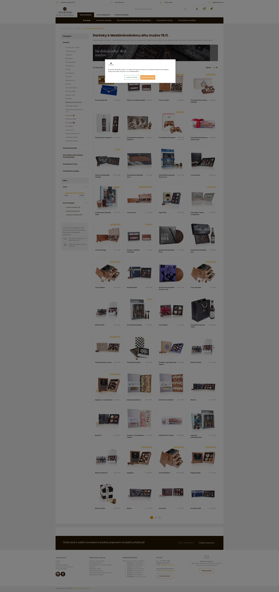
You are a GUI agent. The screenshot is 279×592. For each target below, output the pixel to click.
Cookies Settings (131, 77)
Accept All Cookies (147, 77)
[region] (140, 71)
